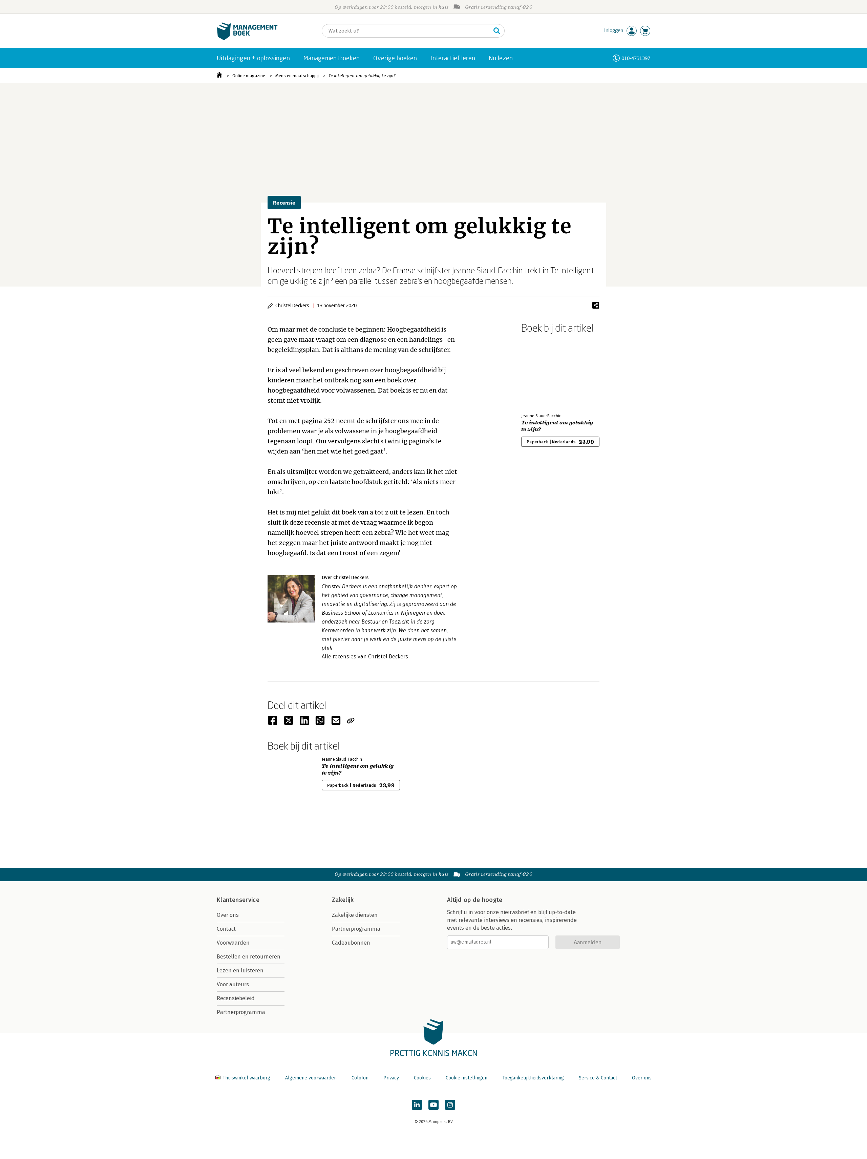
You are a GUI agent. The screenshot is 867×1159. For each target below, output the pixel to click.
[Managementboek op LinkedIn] (417, 1105)
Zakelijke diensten (355, 915)
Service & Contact (598, 1078)
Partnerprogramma (241, 1012)
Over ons (228, 915)
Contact (226, 929)
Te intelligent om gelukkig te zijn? (362, 75)
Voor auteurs (233, 984)
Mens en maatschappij (297, 75)
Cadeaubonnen (351, 943)
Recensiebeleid (236, 998)
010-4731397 (635, 58)
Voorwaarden (233, 943)
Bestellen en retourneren (248, 956)
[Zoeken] (496, 31)
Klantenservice (238, 900)
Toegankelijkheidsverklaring (533, 1078)
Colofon (360, 1078)
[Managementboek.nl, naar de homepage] (247, 38)
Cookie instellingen (466, 1078)
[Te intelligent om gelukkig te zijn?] (545, 372)
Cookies (422, 1078)
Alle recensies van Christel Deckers (365, 656)
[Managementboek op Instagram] (450, 1105)
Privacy (391, 1078)
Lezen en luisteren (240, 970)
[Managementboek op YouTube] (433, 1105)
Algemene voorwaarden (311, 1078)
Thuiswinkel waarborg (246, 1078)
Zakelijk (343, 900)
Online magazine (248, 75)
